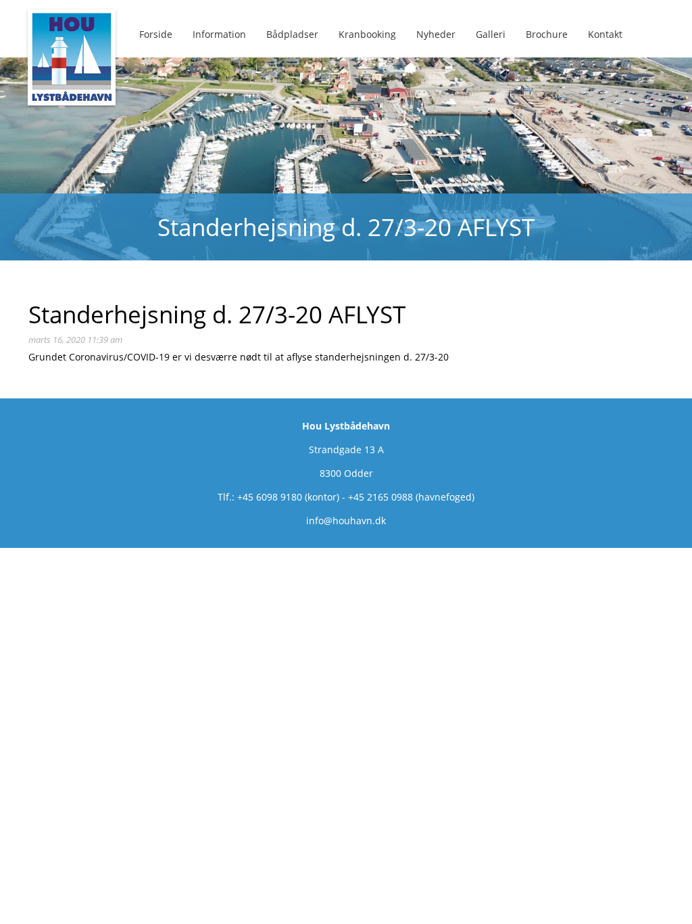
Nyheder (435, 34)
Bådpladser (292, 34)
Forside (155, 34)
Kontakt (605, 34)
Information (219, 34)
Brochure (547, 34)
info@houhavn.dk (346, 520)
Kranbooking (367, 34)
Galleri (490, 34)
